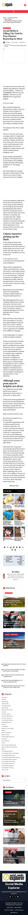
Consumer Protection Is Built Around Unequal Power (13, 675)
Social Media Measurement (9, 759)
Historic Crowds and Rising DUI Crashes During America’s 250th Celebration (13, 624)
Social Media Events (7, 751)
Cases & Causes (6, 714)
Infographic (5, 726)
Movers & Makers (6, 732)
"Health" (4, 699)
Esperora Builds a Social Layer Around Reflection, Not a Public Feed (13, 686)
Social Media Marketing (8, 755)
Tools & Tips (5, 769)
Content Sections (7, 718)
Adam (16, 572)
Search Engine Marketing (9, 745)
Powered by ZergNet (20, 491)
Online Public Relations (8, 736)
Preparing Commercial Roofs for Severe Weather (14, 665)
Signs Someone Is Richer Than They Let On (8, 539)
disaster (13, 45)
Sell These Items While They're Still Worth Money (18, 539)
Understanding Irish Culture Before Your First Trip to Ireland (13, 603)
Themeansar (18, 904)
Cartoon (4, 712)
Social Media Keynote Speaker (10, 753)
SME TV (4, 749)
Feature (7, 613)
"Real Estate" (5, 703)
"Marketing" (5, 701)
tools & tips (10, 907)
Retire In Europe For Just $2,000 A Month (19, 506)
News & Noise (7, 28)
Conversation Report (8, 720)
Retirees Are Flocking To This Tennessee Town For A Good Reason (19, 523)
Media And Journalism (8, 728)
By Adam (8, 42)
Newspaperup (9, 904)
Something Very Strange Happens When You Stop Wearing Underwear (8, 523)
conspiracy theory (7, 45)
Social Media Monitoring (8, 761)
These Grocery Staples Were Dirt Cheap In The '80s (7, 507)
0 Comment (22, 42)
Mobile (3, 730)
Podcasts (4, 738)
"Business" (5, 697)
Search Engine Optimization (9, 747)
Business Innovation (7, 710)
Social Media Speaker (8, 765)
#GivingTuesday (6, 705)
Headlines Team (10, 625)
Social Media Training (7, 767)
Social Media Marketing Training (10, 757)
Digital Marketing (6, 722)
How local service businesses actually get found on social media (14, 670)
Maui (22, 45)
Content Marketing (7, 716)
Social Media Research (8, 763)
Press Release (6, 741)
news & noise (17, 907)
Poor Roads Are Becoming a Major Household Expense (11, 644)
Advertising (5, 707)
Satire (3, 743)
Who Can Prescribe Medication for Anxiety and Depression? (13, 681)
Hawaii (18, 45)
